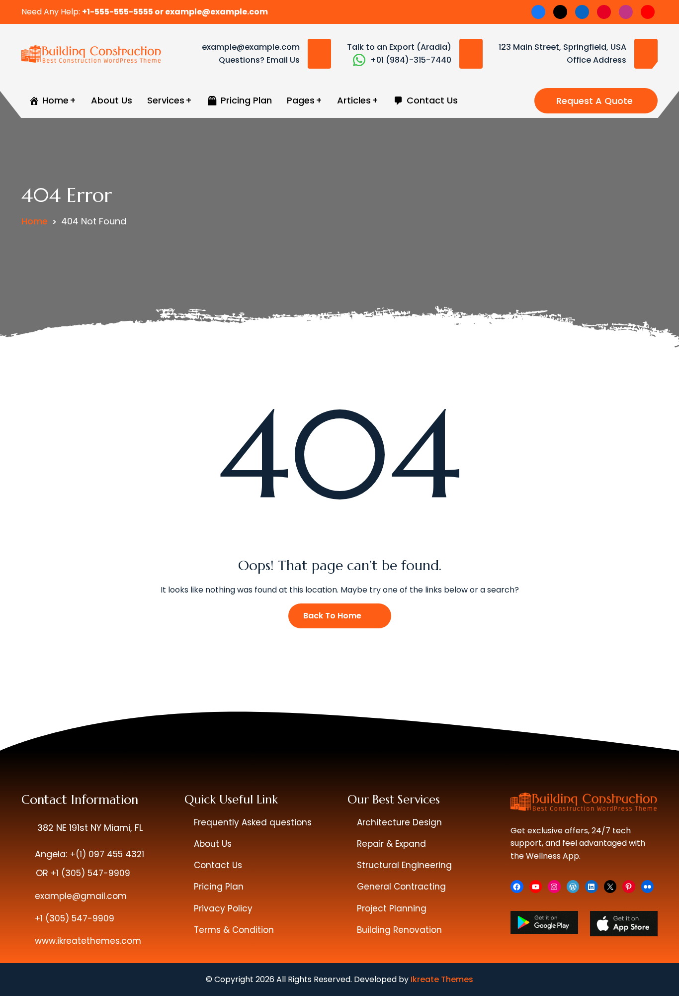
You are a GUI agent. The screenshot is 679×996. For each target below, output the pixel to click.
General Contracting (401, 887)
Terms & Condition (234, 930)
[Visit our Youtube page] (648, 12)
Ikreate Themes (442, 979)
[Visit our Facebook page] (538, 12)
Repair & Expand (391, 844)
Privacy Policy (223, 908)
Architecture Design (399, 822)
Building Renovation (399, 930)
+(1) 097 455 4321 (107, 854)
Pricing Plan (219, 887)
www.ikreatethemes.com (88, 941)
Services (165, 100)
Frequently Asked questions (253, 822)
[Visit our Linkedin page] (582, 12)
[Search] (521, 100)
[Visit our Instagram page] (626, 12)
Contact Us (218, 865)
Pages (301, 100)
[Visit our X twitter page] (560, 12)
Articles (354, 100)
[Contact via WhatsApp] (359, 60)
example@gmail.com (81, 896)
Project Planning (391, 908)
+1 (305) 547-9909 (90, 873)
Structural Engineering (404, 865)
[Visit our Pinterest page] (604, 12)
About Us (111, 100)
